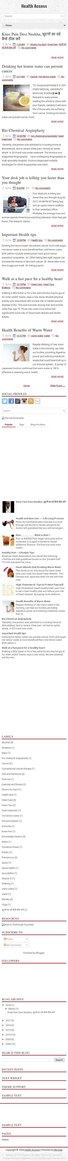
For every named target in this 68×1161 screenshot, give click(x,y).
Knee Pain (53, 44)
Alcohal (6, 742)
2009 (8, 1039)
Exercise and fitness (12, 784)
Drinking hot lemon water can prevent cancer (32, 68)
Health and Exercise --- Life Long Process (40, 518)
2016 (8, 1025)
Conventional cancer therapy (16, 768)
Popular (9, 424)
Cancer (33, 76)
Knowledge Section (12, 836)
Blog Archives (38, 424)
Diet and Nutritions (11, 774)
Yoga (4, 904)
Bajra (4, 753)
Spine (5, 862)
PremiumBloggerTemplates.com (20, 1158)
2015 (8, 1030)
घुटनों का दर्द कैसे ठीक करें (13, 909)
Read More (57, 57)
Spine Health (8, 868)
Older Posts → (57, 385)
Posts (9, 939)
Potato (5, 852)
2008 (8, 1044)
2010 (8, 1034)
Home (26, 385)
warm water (37, 335)
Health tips (36, 240)
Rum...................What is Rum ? (33, 535)
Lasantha (56, 1155)
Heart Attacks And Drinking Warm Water (38, 567)
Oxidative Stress (10, 847)
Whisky (5, 899)
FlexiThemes (23, 1155)
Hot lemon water (47, 76)
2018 (8, 1005)
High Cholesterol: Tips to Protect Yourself (39, 584)
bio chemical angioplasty (44, 136)
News (5, 841)
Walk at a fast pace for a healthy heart (32, 278)
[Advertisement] (34, 463)
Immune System (10, 821)
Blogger (40, 952)
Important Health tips (19, 234)
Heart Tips (48, 284)
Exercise (6, 779)
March (12, 1008)
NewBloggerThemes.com (51, 1158)
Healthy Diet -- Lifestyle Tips (18, 552)
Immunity (6, 826)
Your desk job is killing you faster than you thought (33, 180)
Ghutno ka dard (38, 44)
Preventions (8, 857)
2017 (8, 1020)
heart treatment (10, 810)
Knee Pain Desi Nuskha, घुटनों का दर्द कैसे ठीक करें (31, 36)
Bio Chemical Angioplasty (23, 130)
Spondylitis (8, 873)
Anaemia (6, 747)
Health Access (34, 6)
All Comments (13, 945)
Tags (21, 424)
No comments (28, 47)
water (47, 335)
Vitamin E (6, 878)
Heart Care (36, 284)
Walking (6, 287)
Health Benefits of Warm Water (27, 330)
